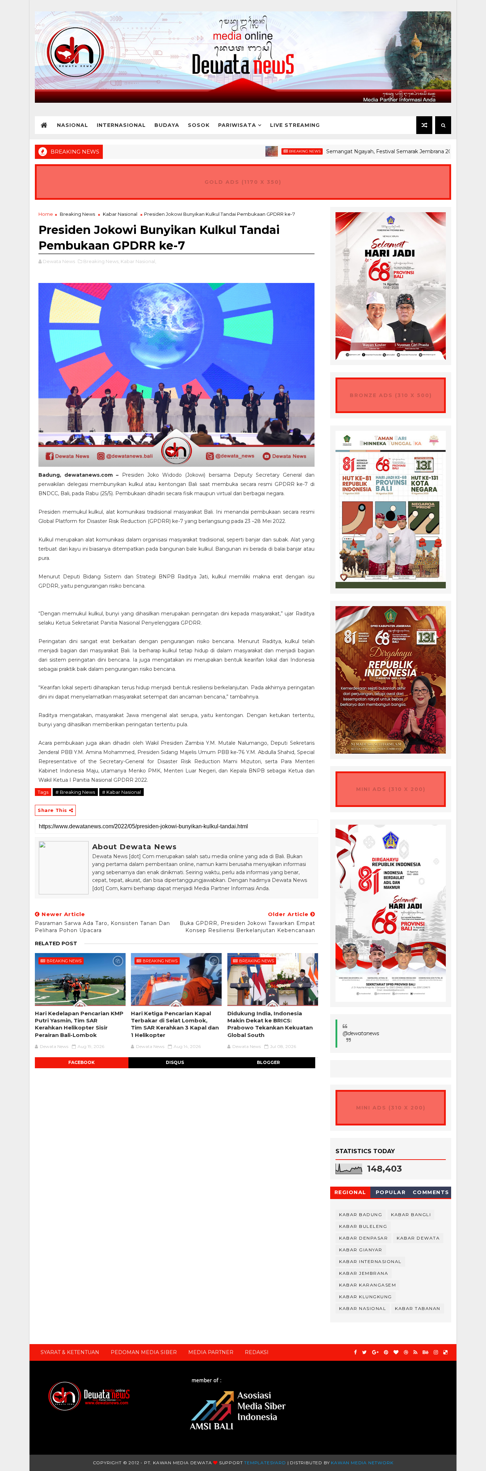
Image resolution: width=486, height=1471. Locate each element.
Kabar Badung (360, 1214)
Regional (350, 1192)
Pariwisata (237, 125)
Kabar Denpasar (363, 1238)
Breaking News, (101, 261)
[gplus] (375, 1352)
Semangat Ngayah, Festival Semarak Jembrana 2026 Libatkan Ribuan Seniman (388, 151)
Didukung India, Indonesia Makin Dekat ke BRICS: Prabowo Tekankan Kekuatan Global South (270, 1024)
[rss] (415, 1352)
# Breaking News (75, 792)
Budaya (166, 125)
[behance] (425, 1352)
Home (45, 214)
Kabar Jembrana (363, 1273)
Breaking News (268, 151)
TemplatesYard (265, 1462)
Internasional (121, 125)
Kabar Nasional (120, 214)
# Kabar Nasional (121, 792)
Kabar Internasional (370, 1261)
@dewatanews (361, 1033)
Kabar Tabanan (417, 1308)
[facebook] (355, 1352)
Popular (391, 1192)
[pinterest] (386, 1352)
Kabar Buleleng (363, 1226)
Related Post (56, 943)
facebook (81, 1062)
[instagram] (436, 1352)
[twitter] (364, 1352)
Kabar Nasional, (138, 261)
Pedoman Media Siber (144, 1352)
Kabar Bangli (411, 1214)
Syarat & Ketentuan (70, 1352)
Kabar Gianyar (360, 1249)
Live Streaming (295, 125)
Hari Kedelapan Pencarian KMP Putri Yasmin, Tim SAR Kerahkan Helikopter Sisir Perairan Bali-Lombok (79, 1024)
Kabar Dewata (418, 1238)
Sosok (199, 125)
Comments (431, 1192)
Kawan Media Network (362, 1462)
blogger (268, 1062)
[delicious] (445, 1352)
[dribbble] (406, 1352)
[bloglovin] (396, 1352)
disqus (175, 1062)
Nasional (72, 125)
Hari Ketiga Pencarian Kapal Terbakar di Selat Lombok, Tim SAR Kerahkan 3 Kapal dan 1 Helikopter (175, 1024)
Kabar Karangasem (367, 1285)
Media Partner (210, 1352)
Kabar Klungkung (365, 1296)
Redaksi (257, 1352)
